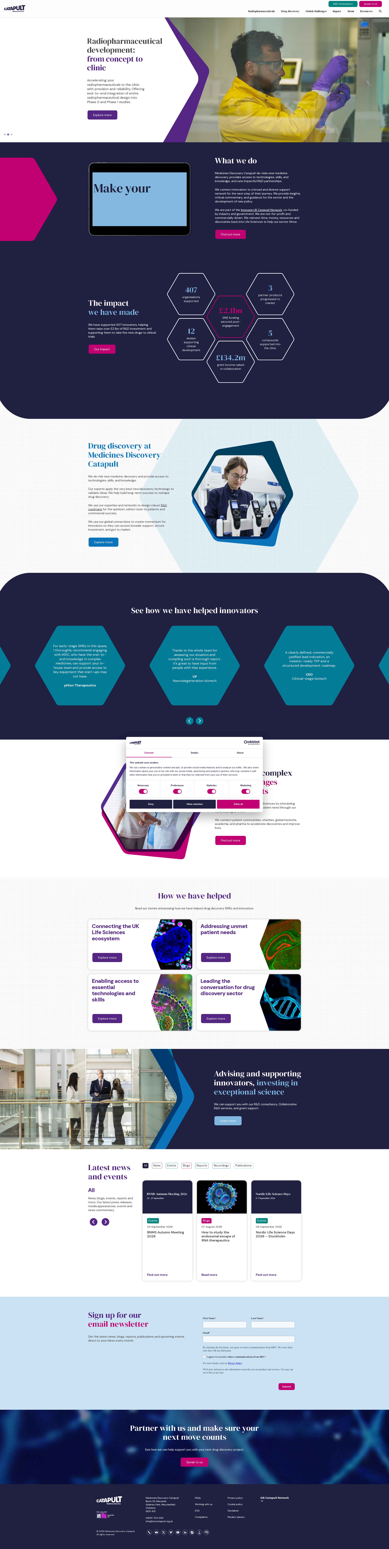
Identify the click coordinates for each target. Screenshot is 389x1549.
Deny (151, 804)
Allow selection (194, 804)
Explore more (103, 542)
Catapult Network (269, 210)
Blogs (186, 1165)
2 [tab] (8, 134)
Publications (243, 1165)
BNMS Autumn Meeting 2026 (165, 1234)
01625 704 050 (155, 1518)
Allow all (238, 804)
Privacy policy (235, 1497)
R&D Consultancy (343, 3)
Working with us (203, 1504)
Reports (202, 1165)
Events (171, 1165)
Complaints (201, 1517)
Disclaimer (233, 1510)
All (145, 1165)
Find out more (230, 234)
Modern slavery (236, 1517)
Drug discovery (103, 115)
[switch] (177, 791)
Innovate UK (249, 210)
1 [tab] (4, 134)
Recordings (221, 1165)
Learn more (228, 1121)
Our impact (102, 349)
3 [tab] (11, 134)
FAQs (198, 1497)
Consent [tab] (148, 752)
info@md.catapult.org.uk (159, 1521)
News (157, 1165)
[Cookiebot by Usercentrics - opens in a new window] (246, 742)
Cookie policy (235, 1504)
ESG (197, 1510)
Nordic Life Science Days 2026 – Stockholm (275, 1234)
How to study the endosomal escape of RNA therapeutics (218, 1236)
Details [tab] (194, 752)
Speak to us (370, 3)
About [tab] (240, 752)
